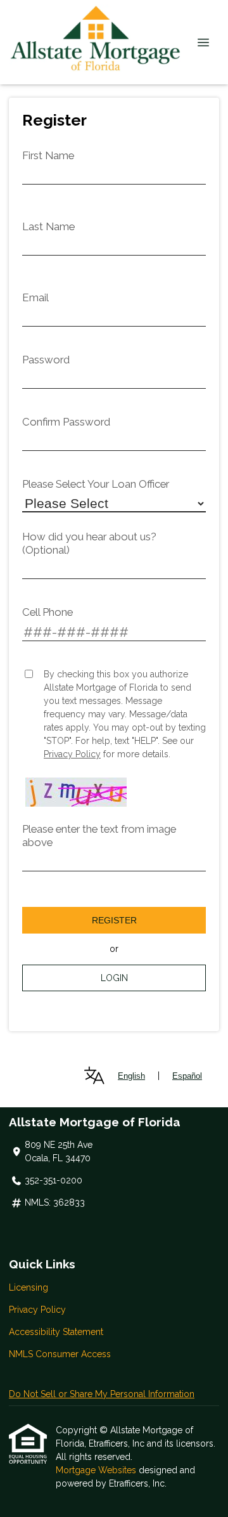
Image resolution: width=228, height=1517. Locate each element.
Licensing (28, 1287)
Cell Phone (47, 612)
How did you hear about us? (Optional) (89, 543)
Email (35, 297)
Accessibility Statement (56, 1332)
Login (114, 978)
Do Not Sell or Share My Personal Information (101, 1394)
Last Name (48, 226)
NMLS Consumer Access (60, 1354)
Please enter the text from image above (99, 836)
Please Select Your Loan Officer (95, 484)
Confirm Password (66, 421)
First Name (48, 155)
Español (187, 1076)
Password (46, 359)
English (131, 1076)
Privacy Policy (72, 754)
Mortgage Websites (97, 1470)
